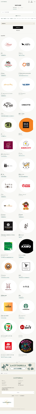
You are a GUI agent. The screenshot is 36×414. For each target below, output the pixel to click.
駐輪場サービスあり (6, 18)
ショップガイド (4, 382)
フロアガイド (3, 383)
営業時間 (19, 383)
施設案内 (32, 2)
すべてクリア (18, 30)
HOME (2, 373)
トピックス (19, 382)
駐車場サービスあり (13, 18)
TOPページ (3, 380)
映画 (2, 18)
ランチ (23, 18)
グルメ (19, 7)
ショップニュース (20, 380)
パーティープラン (27, 18)
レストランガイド (4, 385)
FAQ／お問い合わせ (21, 385)
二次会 (32, 18)
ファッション (19, 18)
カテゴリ (22, 7)
